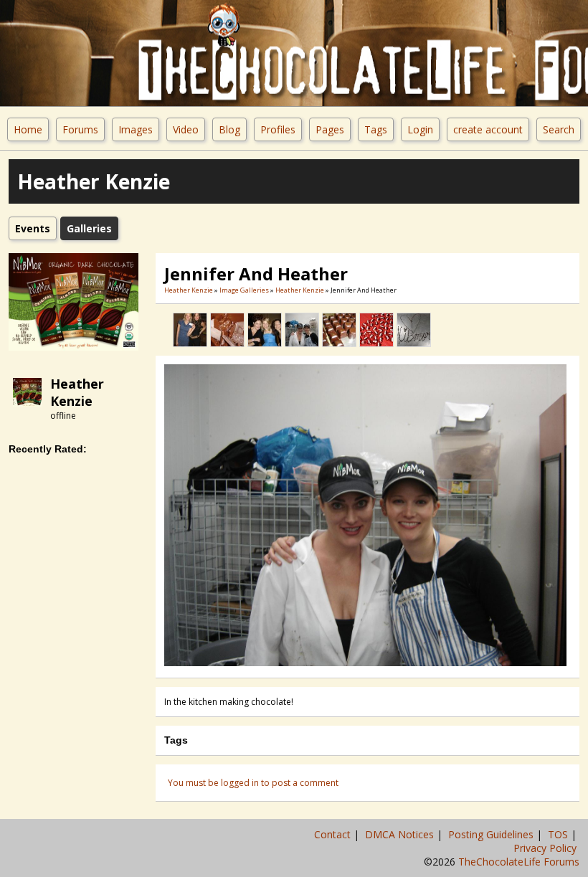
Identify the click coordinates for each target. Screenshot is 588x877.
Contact (334, 834)
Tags (375, 129)
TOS (559, 834)
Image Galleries (244, 290)
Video (186, 129)
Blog (229, 129)
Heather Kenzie (77, 392)
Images (135, 129)
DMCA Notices (401, 834)
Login (420, 129)
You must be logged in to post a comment (253, 783)
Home (28, 129)
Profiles (277, 129)
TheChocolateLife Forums (518, 861)
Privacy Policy (546, 848)
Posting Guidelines (492, 834)
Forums (80, 129)
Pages (330, 129)
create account (488, 129)
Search (558, 129)
